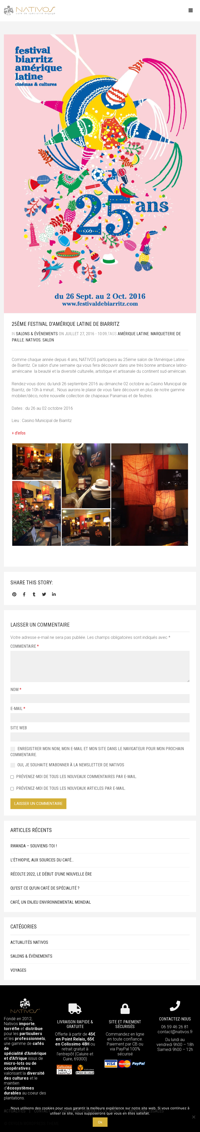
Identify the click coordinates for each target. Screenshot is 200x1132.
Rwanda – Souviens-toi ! (33, 845)
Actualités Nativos (29, 942)
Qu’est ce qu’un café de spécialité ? (44, 888)
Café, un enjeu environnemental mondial (50, 902)
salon (48, 340)
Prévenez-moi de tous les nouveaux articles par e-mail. (71, 788)
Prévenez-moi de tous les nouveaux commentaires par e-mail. (76, 776)
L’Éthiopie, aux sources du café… (42, 860)
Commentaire (24, 646)
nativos (33, 340)
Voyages (18, 970)
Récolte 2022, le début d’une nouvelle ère (51, 874)
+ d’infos (19, 433)
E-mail (17, 708)
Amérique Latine (133, 333)
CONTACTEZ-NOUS (175, 1019)
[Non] (193, 1116)
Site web (18, 727)
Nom (15, 689)
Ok (100, 1122)
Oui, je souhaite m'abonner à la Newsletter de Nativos (70, 764)
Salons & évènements (37, 333)
